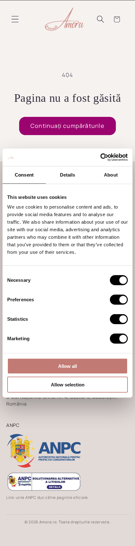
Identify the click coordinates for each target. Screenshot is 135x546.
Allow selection (67, 384)
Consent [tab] (24, 174)
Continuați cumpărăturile (67, 125)
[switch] (119, 300)
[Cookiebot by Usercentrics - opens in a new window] (100, 157)
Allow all (67, 366)
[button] (15, 19)
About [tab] (111, 174)
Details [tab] (67, 174)
